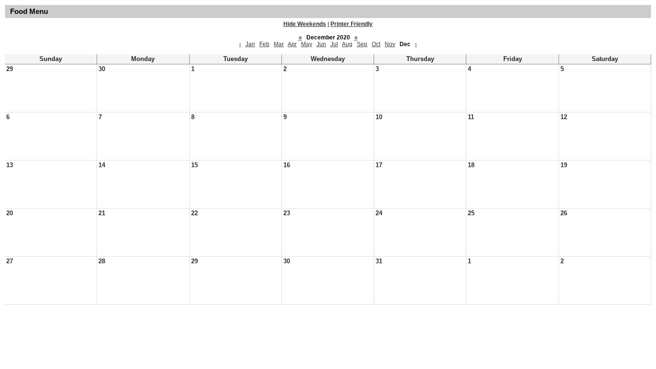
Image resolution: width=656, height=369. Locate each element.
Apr (292, 44)
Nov (390, 44)
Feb (264, 44)
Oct (376, 44)
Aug (347, 44)
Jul (334, 44)
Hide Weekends (304, 24)
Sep (362, 44)
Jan (250, 44)
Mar (279, 44)
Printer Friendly (351, 24)
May (306, 44)
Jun (321, 44)
